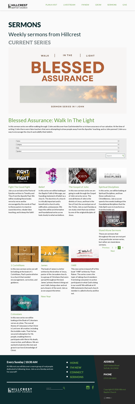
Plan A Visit (51, 5)
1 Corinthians (17, 265)
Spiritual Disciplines (109, 186)
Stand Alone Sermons (110, 230)
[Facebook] (93, 387)
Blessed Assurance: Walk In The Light (51, 120)
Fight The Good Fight (19, 186)
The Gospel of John (79, 186)
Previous (105, 247)
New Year (46, 296)
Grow (98, 5)
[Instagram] (88, 387)
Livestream (69, 5)
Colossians (16, 314)
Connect (77, 372)
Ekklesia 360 (108, 398)
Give (125, 5)
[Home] (20, 391)
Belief (42, 186)
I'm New (85, 5)
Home (74, 362)
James (44, 265)
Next (113, 251)
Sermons (111, 5)
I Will (73, 265)
